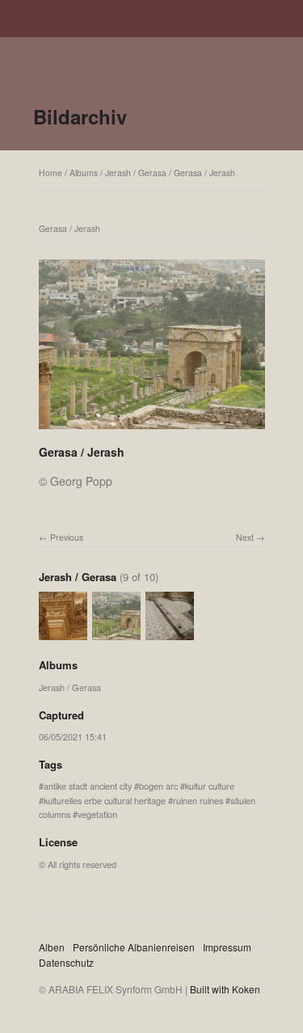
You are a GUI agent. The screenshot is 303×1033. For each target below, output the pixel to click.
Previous (66, 537)
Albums (83, 173)
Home (50, 173)
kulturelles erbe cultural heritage (105, 800)
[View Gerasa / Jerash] (63, 632)
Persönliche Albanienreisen (134, 947)
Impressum (227, 947)
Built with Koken (225, 989)
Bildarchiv (80, 116)
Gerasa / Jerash (204, 173)
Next (245, 537)
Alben (52, 947)
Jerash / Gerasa (135, 173)
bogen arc (158, 785)
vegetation (97, 813)
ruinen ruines (198, 800)
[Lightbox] (152, 431)
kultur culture (209, 785)
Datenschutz (66, 962)
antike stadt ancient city (88, 785)
